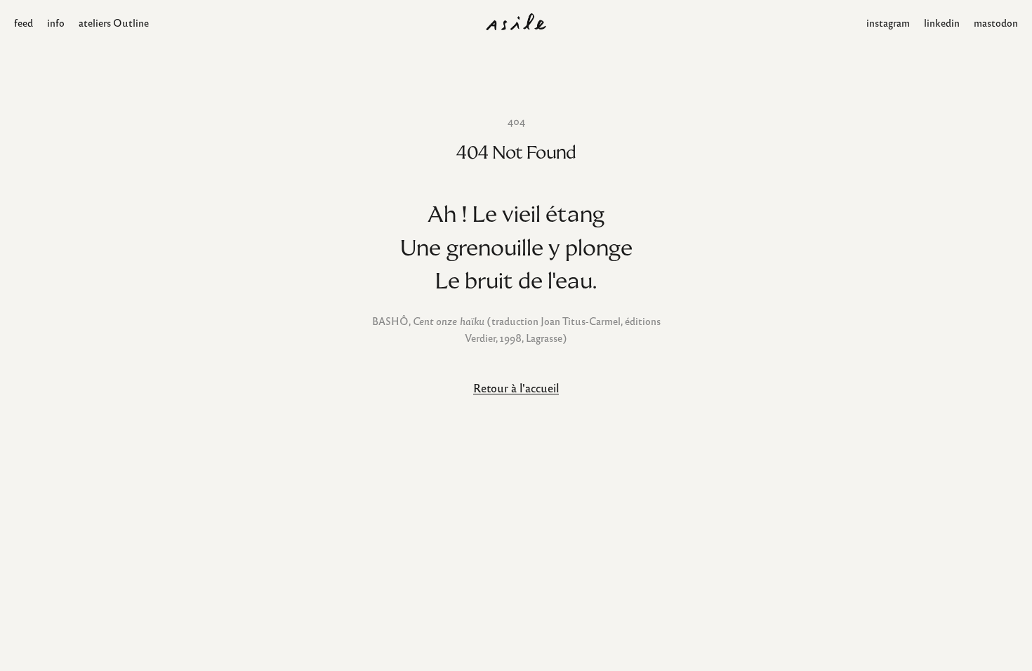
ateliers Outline (114, 22)
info (56, 22)
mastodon (996, 22)
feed (23, 22)
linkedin (942, 22)
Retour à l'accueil (516, 387)
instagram (888, 22)
